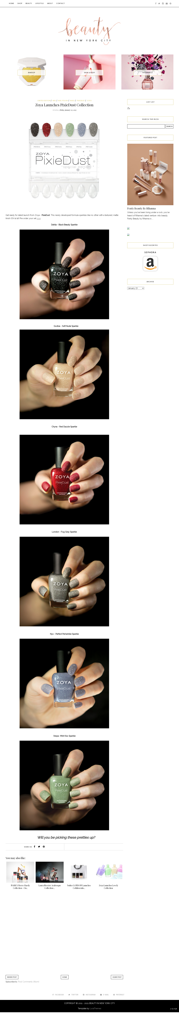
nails (72, 100)
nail (54, 100)
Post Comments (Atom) (28, 982)
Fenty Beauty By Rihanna (141, 208)
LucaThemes (95, 1008)
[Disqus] (64, 934)
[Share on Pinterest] (44, 847)
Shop (19, 3)
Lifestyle (39, 3)
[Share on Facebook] (34, 847)
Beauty (29, 3)
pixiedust (81, 100)
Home (11, 3)
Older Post (117, 977)
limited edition (43, 100)
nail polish (63, 100)
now (39, 218)
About (50, 3)
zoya (89, 100)
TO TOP (174, 1009)
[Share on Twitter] (39, 847)
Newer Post (12, 977)
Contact (60, 3)
